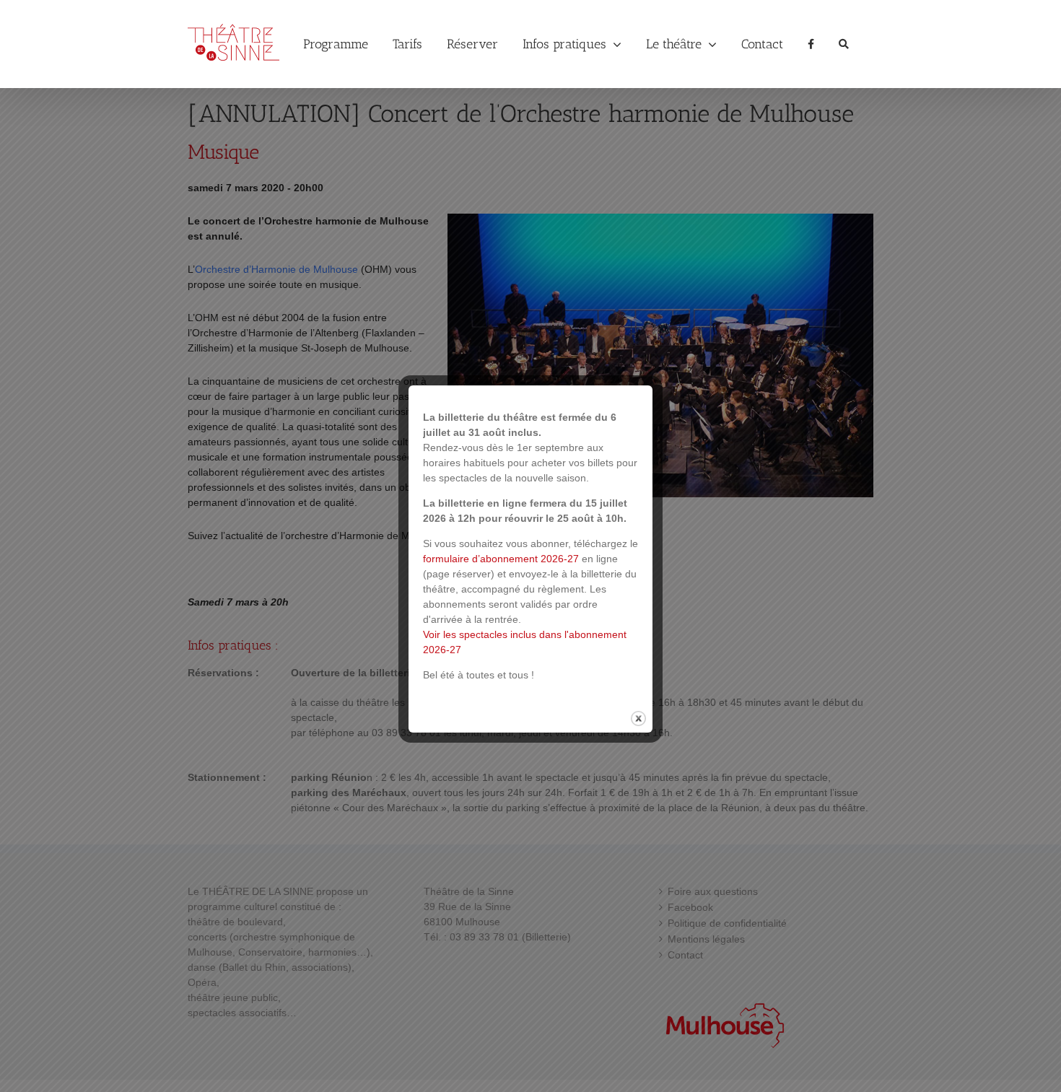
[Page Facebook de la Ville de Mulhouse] (811, 44)
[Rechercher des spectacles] (844, 44)
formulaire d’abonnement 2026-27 (501, 558)
